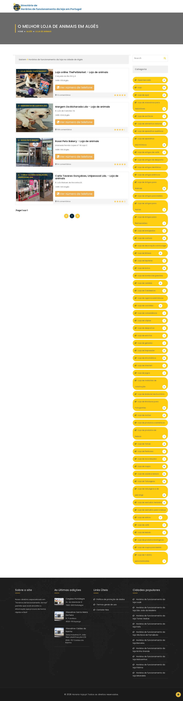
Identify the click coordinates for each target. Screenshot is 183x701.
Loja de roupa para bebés (151, 548)
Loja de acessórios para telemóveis (150, 105)
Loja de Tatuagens (151, 481)
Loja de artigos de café (151, 152)
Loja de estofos (151, 335)
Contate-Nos (102, 609)
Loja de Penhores (151, 451)
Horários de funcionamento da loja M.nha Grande (149, 650)
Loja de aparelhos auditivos (151, 132)
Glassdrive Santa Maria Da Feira (77, 613)
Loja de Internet (151, 365)
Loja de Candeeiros (151, 290)
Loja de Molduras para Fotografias (150, 404)
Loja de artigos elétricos (151, 175)
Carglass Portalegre (75, 598)
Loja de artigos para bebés (151, 197)
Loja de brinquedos (151, 230)
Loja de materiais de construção (150, 383)
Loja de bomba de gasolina (151, 276)
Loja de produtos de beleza (150, 433)
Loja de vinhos (149, 517)
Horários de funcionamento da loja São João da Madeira (149, 609)
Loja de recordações (151, 459)
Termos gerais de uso (106, 604)
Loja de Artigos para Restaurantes (150, 220)
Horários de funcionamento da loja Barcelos (149, 641)
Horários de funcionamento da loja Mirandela (149, 674)
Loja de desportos (151, 328)
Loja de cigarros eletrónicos (151, 299)
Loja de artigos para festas (150, 206)
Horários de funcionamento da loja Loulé (149, 601)
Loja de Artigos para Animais (150, 185)
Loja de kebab (151, 532)
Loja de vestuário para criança (151, 511)
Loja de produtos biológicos (151, 541)
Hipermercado (151, 80)
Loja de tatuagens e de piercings (150, 492)
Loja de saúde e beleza (151, 474)
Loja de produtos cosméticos (151, 423)
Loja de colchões (149, 305)
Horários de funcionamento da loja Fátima (149, 666)
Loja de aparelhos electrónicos (150, 141)
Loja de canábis (149, 283)
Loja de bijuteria (151, 260)
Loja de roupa (151, 466)
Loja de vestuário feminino (151, 502)
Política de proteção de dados (110, 599)
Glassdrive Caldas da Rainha (76, 630)
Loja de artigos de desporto (151, 160)
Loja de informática (151, 358)
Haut (178, 694)
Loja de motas (151, 415)
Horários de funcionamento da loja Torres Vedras (149, 617)
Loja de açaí (151, 95)
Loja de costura (151, 238)
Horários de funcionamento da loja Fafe (149, 625)
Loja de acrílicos (151, 116)
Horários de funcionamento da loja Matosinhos (149, 658)
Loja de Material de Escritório (151, 395)
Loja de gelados (151, 343)
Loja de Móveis (149, 253)
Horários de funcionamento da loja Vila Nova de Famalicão (149, 633)
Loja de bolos (151, 268)
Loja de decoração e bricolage (151, 246)
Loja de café (151, 525)
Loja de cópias (151, 320)
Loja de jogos (151, 373)
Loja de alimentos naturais (151, 123)
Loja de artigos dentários (151, 168)
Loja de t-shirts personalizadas (150, 558)
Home (20, 31)
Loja (151, 87)
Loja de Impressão (151, 350)
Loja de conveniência (151, 313)
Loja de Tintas (151, 444)
